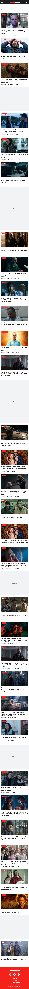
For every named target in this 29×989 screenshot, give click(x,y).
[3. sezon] (14, 778)
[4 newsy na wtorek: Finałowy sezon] (14, 554)
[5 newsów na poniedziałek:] (14, 432)
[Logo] (14, 970)
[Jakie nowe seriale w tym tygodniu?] (14, 802)
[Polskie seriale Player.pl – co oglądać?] (14, 876)
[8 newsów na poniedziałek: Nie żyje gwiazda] (14, 852)
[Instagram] (19, 974)
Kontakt (14, 978)
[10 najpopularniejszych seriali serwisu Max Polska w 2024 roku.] (14, 45)
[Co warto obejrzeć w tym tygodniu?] (14, 288)
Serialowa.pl (3, 5)
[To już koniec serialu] (14, 727)
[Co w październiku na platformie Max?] (14, 264)
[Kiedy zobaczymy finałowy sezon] (14, 481)
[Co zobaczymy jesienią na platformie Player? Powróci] (14, 827)
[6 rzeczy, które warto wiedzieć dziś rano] (14, 901)
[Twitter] (14, 974)
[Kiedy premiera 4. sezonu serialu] (14, 338)
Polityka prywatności (14, 982)
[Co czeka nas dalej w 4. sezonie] (14, 239)
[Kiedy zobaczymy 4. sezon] (14, 629)
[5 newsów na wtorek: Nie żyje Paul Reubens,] (14, 604)
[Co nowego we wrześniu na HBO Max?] (14, 531)
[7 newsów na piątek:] (14, 653)
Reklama (14, 980)
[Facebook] (10, 974)
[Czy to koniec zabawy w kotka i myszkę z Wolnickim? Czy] (14, 678)
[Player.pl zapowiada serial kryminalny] (14, 948)
